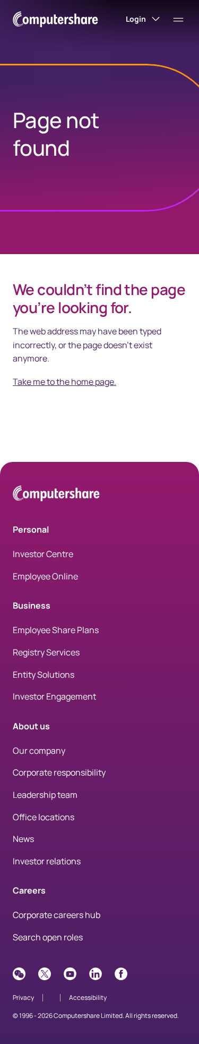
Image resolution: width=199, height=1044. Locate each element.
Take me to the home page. (64, 382)
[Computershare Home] (56, 495)
